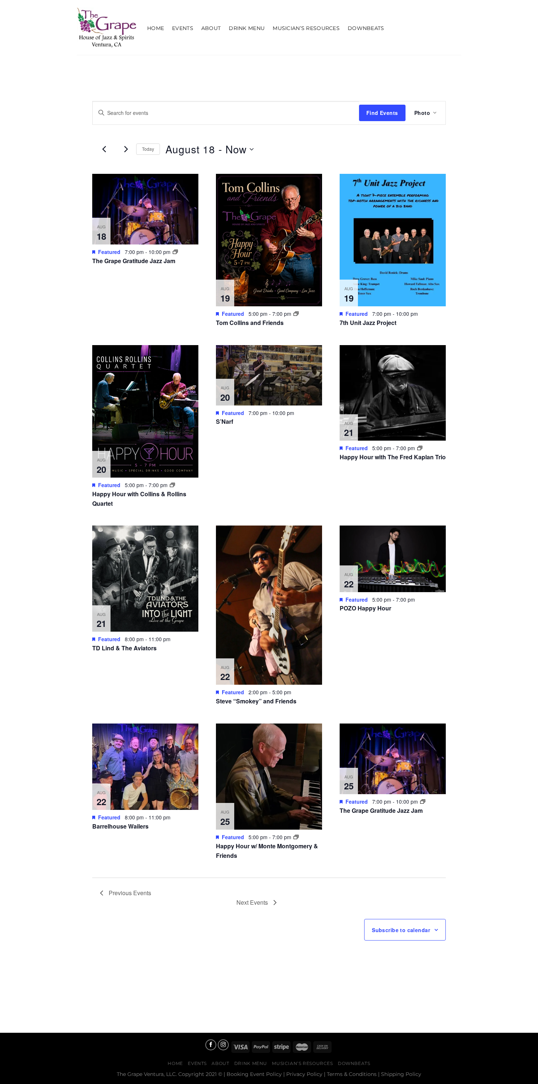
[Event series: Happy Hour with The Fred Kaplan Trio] (419, 448)
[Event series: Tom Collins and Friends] (296, 313)
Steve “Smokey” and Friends (256, 701)
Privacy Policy (304, 1074)
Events (182, 28)
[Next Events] (126, 149)
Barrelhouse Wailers (120, 826)
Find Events (382, 112)
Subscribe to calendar (401, 930)
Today (148, 149)
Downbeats (366, 28)
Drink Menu (247, 28)
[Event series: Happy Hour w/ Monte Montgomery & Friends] (296, 837)
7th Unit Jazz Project (368, 322)
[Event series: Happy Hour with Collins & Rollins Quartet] (172, 485)
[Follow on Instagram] (223, 1044)
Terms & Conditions (352, 1074)
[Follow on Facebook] (210, 1044)
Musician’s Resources (306, 28)
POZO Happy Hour (365, 608)
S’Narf (224, 421)
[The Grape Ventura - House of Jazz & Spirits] (106, 27)
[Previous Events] (104, 149)
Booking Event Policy (254, 1074)
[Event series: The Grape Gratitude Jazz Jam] (175, 251)
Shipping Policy (401, 1074)
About (211, 28)
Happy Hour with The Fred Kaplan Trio (393, 457)
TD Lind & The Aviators (124, 648)
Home (155, 28)
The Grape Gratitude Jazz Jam (133, 261)
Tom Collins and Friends (250, 322)
